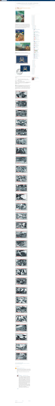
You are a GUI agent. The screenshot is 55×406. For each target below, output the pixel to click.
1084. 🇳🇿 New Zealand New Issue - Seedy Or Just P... (36, 41)
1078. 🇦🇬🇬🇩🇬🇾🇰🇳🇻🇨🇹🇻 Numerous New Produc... (35, 51)
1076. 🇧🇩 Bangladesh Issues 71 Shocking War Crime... (36, 54)
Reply (17, 372)
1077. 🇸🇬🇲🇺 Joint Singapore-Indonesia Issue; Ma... (36, 53)
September (34, 28)
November (34, 26)
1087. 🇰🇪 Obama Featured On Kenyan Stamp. (36, 36)
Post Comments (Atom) (20, 402)
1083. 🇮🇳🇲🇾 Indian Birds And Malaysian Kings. (36, 43)
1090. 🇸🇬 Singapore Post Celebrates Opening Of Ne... (36, 31)
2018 (33, 23)
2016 (33, 68)
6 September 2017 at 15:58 (25, 375)
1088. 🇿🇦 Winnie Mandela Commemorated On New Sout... (36, 35)
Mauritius (28, 363)
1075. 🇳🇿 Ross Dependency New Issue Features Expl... (36, 56)
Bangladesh (18, 363)
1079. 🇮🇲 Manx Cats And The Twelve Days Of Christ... (36, 49)
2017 (33, 24)
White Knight (20, 375)
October (34, 27)
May (33, 63)
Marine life (25, 363)
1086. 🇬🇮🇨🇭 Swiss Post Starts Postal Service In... (36, 38)
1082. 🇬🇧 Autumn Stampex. (35, 44)
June (33, 62)
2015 (33, 69)
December (34, 25)
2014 (33, 70)
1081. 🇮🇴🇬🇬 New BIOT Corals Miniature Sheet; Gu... (36, 46)
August (34, 60)
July (33, 61)
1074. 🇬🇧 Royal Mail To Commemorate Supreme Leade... (35, 58)
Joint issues (22, 363)
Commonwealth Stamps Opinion (27, 3)
